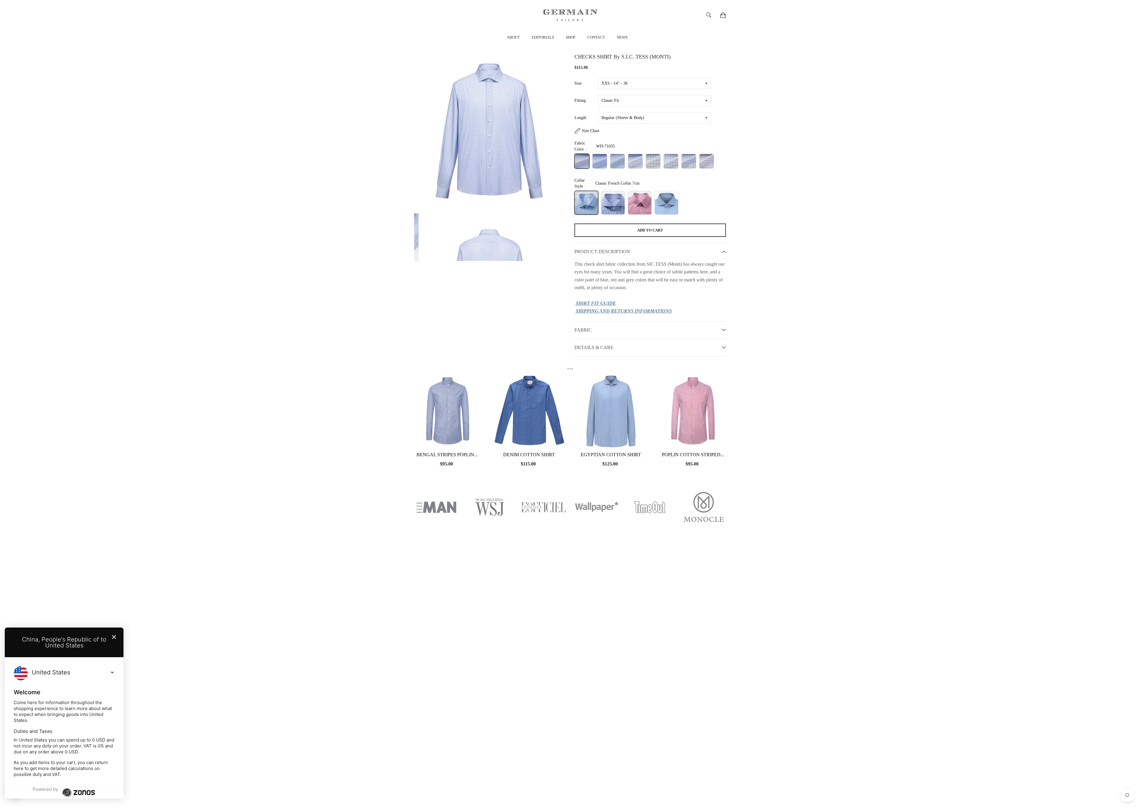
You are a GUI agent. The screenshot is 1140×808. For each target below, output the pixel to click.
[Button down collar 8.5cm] (640, 203)
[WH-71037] (635, 161)
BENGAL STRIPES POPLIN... (447, 454)
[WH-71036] (617, 161)
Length (580, 117)
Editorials (543, 37)
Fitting (580, 100)
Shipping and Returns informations (624, 310)
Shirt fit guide (596, 303)
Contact (596, 37)
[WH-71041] (706, 161)
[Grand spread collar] (666, 203)
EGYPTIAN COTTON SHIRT (611, 454)
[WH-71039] (671, 161)
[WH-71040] (688, 161)
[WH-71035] (581, 161)
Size (578, 83)
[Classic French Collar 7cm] (586, 203)
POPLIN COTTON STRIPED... (693, 454)
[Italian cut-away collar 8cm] (613, 203)
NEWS (622, 37)
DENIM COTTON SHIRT (529, 454)
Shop (570, 37)
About (513, 37)
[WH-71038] (653, 161)
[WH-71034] (599, 161)
